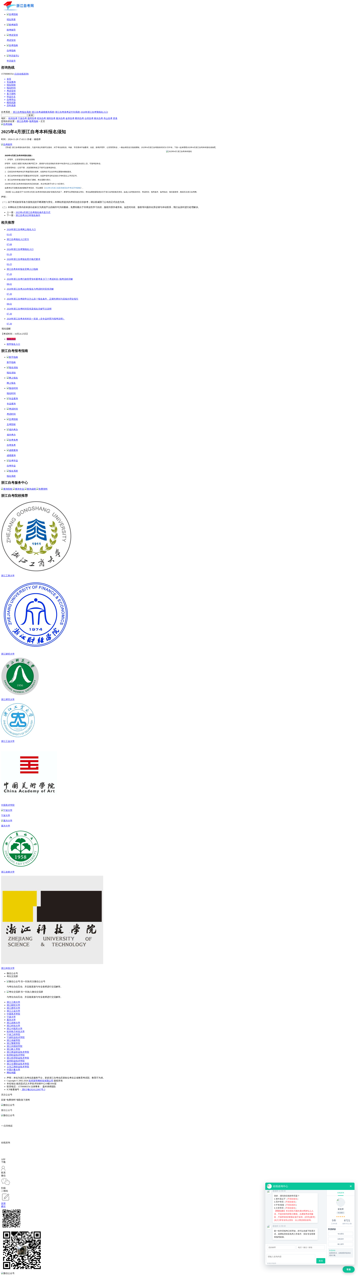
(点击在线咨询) (21, 74)
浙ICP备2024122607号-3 (33, 1089)
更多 (115, 118)
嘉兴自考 (60, 118)
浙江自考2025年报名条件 (28, 215)
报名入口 (11, 339)
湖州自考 (50, 118)
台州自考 (88, 118)
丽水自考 (98, 118)
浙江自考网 (22, 121)
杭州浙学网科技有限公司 (41, 1080)
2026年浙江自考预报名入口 (94, 112)
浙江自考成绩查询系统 (43, 112)
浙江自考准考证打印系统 (67, 112)
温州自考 (31, 118)
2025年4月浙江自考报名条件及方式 (33, 212)
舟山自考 (107, 118)
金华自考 (69, 118)
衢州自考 (79, 118)
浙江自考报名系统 (22, 112)
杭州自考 (12, 118)
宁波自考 (22, 118)
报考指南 (33, 121)
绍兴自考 (41, 118)
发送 (321, 1261)
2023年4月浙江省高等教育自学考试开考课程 (63, 188)
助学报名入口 (13, 344)
